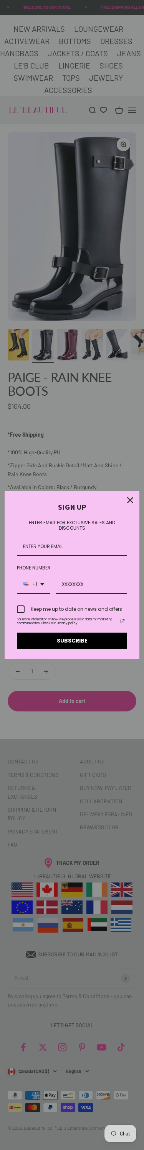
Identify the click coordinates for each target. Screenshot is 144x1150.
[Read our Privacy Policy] (122, 621)
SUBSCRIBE (72, 640)
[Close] (130, 500)
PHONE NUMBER (34, 567)
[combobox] (33, 585)
